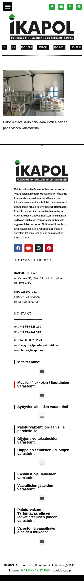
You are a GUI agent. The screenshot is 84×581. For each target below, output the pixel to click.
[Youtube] (28, 248)
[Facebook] (18, 248)
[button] (7, 6)
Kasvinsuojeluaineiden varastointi (36, 476)
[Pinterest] (49, 248)
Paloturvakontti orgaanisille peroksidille (41, 429)
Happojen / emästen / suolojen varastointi (43, 452)
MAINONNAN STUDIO (35, 570)
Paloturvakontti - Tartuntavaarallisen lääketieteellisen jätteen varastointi (37, 515)
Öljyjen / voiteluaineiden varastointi (38, 440)
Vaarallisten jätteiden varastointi (35, 487)
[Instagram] (39, 248)
